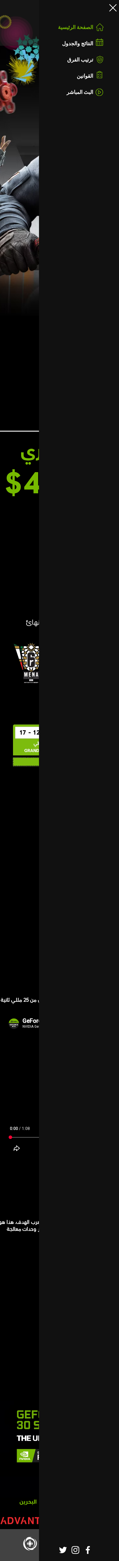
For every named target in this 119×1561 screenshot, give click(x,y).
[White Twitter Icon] (63, 1550)
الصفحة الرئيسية (75, 27)
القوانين (85, 75)
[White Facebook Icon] (88, 1550)
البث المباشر (80, 92)
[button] (113, 8)
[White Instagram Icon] (75, 1550)
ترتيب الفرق (80, 59)
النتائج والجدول (77, 43)
